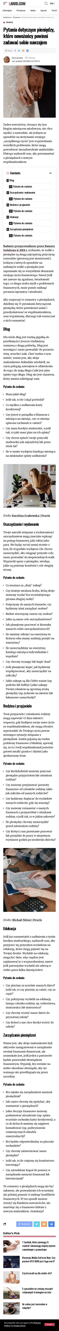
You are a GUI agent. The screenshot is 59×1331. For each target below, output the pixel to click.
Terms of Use (19, 1326)
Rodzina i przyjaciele (20, 204)
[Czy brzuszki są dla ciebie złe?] (11, 1277)
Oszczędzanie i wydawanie (22, 192)
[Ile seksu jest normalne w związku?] (11, 1308)
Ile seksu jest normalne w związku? (34, 1306)
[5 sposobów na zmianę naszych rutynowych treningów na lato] (11, 1293)
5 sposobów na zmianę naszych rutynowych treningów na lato (37, 1290)
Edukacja (14, 217)
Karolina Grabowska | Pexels (31, 515)
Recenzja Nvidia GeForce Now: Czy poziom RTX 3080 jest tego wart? (38, 1259)
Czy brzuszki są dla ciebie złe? (37, 1273)
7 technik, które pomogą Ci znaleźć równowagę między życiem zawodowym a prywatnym (38, 1245)
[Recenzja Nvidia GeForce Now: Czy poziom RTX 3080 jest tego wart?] (11, 1262)
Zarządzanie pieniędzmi (21, 229)
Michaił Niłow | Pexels (27, 920)
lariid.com (17, 3)
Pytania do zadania (22, 186)
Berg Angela (17, 58)
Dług (12, 180)
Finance (9, 22)
